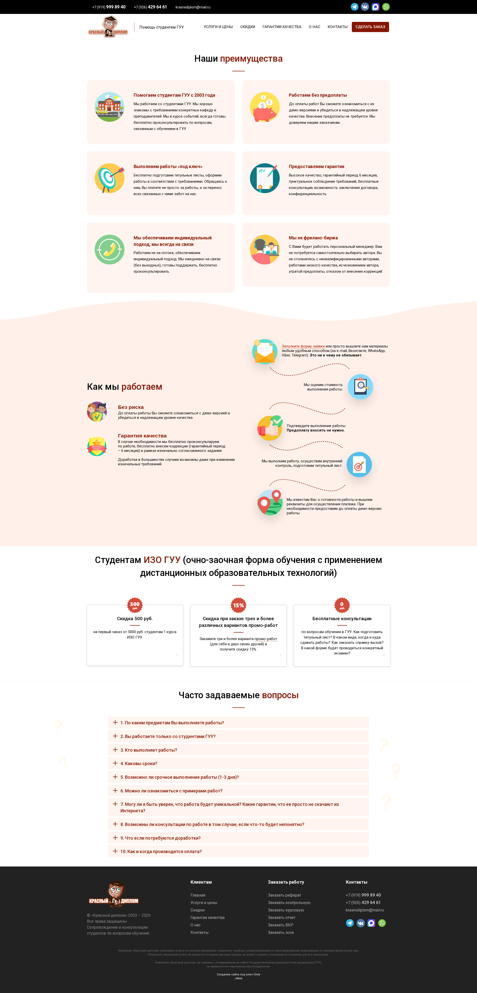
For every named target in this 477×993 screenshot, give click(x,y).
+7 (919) (108, 7)
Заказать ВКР (280, 925)
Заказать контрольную (289, 903)
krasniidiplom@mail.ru (193, 7)
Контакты (200, 933)
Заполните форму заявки (303, 346)
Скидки (197, 910)
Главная (198, 895)
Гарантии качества (208, 918)
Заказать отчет (281, 918)
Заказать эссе (281, 933)
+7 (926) (150, 7)
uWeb (238, 978)
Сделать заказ (370, 27)
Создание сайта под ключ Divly (238, 974)
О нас (195, 925)
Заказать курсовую (286, 910)
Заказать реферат (284, 895)
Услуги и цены (204, 903)
